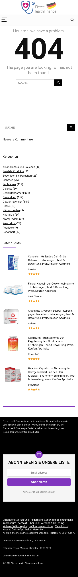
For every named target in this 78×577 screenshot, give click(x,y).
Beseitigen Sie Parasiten (17, 175)
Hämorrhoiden (11, 210)
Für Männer (9, 184)
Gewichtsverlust (12, 201)
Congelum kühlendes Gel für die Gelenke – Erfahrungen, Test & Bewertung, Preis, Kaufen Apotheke (49, 260)
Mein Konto (61, 526)
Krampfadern (11, 219)
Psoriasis (8, 227)
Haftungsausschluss (41, 526)
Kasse (6, 529)
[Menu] (4, 20)
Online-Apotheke (21, 529)
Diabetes (8, 180)
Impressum (9, 523)
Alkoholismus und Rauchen (19, 167)
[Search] (72, 20)
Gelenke (7, 188)
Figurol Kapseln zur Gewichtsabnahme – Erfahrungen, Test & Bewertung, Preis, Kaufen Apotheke (51, 287)
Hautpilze (8, 214)
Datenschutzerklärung (16, 519)
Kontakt (22, 523)
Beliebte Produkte (13, 171)
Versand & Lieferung (52, 523)
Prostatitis (9, 223)
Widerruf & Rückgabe (15, 526)
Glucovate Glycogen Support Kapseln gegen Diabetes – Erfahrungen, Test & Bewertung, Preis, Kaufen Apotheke (51, 314)
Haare (6, 206)
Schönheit (9, 232)
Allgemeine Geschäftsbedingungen (51, 519)
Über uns (34, 523)
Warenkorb (39, 529)
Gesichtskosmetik (13, 193)
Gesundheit (9, 197)
